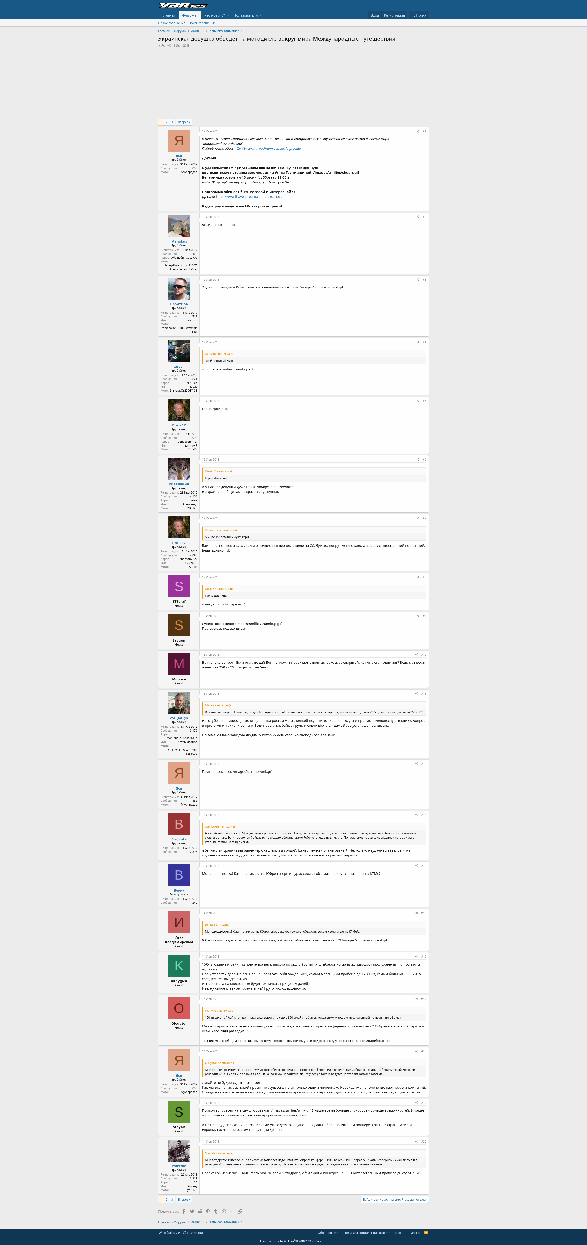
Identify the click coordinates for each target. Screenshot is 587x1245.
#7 (424, 518)
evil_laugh (179, 717)
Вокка (179, 890)
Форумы (189, 15)
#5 (424, 401)
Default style (171, 1233)
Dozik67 (179, 425)
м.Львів (192, 383)
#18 (423, 1051)
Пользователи (246, 15)
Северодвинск (187, 442)
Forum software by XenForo (293, 1241)
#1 (424, 131)
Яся (163, 45)
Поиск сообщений (202, 23)
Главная (168, 15)
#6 (424, 459)
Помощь (399, 1233)
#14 (423, 866)
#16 (423, 956)
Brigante (179, 839)
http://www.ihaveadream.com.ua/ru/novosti (251, 196)
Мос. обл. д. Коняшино (182, 738)
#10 (423, 655)
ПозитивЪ (179, 303)
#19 (423, 1103)
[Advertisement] (293, 82)
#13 (423, 815)
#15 (423, 913)
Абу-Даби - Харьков (184, 257)
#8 (424, 577)
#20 (423, 1141)
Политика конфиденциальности (367, 1233)
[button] (228, 15)
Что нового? (214, 15)
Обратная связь (329, 1233)
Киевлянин (179, 484)
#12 (423, 764)
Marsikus (179, 241)
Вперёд (183, 122)
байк (225, 604)
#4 (424, 342)
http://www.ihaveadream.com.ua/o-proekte (268, 148)
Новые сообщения (171, 23)
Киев (194, 500)
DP (195, 1182)
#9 (424, 616)
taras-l (179, 366)
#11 (423, 694)
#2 (424, 217)
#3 (424, 280)
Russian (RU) (195, 1233)
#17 (423, 999)
